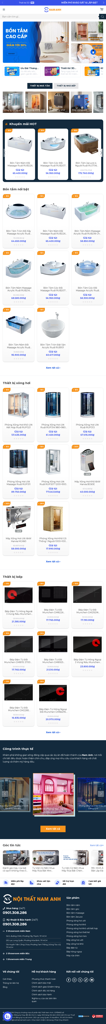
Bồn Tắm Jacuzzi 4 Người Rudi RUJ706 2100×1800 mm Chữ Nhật (86, 167)
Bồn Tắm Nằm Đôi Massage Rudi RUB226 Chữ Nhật (20, 166)
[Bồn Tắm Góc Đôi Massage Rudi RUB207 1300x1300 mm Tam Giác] (53, 131)
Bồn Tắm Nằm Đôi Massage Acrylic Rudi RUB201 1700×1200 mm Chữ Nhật (19, 348)
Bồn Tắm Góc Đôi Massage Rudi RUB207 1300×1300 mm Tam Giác (53, 166)
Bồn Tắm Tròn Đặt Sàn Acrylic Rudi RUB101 (53, 346)
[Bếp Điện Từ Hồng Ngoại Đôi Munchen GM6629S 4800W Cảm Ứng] (53, 684)
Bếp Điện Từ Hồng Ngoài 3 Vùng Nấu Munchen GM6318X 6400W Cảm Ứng (18, 615)
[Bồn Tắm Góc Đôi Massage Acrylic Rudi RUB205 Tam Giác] (87, 255)
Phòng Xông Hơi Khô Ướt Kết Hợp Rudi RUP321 (19, 426)
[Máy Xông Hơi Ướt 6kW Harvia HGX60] (18, 506)
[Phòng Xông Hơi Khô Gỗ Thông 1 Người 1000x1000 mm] (53, 506)
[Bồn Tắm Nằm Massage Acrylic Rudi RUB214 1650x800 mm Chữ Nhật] (18, 255)
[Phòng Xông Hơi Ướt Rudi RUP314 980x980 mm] (53, 392)
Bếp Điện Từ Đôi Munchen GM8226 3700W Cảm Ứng (53, 612)
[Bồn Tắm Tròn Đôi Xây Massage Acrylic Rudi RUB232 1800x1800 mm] (18, 198)
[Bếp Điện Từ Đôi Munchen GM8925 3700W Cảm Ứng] (53, 635)
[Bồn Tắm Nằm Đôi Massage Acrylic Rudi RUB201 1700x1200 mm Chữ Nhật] (18, 312)
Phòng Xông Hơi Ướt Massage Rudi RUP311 (19, 483)
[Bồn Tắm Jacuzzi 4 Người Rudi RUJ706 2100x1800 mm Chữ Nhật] (86, 131)
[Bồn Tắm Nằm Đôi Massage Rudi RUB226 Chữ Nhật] (20, 131)
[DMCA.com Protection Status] (84, 1016)
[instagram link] (74, 980)
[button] (103, 2)
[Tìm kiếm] (102, 16)
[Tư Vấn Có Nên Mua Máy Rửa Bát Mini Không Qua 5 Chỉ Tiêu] (45, 851)
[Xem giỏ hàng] (102, 10)
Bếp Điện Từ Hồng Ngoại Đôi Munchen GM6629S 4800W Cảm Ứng (53, 712)
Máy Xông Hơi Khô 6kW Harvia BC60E (87, 483)
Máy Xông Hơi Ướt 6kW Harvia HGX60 (18, 539)
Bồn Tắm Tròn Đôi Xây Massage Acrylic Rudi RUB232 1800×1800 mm (18, 234)
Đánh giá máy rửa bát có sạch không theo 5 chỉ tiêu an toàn (14, 871)
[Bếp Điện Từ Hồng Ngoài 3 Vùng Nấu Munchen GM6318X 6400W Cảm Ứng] (18, 586)
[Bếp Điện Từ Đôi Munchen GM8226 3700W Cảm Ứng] (53, 586)
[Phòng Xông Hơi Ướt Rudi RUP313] (87, 392)
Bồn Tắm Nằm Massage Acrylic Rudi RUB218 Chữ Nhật (87, 234)
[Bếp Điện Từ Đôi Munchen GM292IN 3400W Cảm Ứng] (87, 586)
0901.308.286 (15, 912)
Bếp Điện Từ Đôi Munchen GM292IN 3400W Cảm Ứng (87, 612)
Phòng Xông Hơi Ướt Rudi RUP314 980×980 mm (53, 427)
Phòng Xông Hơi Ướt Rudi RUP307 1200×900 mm (53, 484)
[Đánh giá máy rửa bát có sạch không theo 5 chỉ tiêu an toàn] (16, 851)
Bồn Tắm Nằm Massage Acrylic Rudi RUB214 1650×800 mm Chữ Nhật (18, 290)
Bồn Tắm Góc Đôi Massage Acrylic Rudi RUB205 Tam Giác (87, 290)
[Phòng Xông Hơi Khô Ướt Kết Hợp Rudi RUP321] (18, 392)
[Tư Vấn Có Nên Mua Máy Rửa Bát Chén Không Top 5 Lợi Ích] (75, 851)
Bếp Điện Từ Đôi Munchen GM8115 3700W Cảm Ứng (18, 662)
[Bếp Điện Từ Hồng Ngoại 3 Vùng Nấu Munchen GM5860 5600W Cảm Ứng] (87, 635)
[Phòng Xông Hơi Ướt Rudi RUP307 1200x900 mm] (53, 449)
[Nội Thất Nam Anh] (52, 10)
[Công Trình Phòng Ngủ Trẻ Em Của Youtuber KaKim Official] (53, 794)
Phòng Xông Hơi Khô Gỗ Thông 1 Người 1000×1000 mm (53, 541)
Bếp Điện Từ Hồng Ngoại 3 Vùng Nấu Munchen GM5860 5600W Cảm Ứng (87, 663)
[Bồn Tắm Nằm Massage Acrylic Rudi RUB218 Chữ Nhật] (87, 198)
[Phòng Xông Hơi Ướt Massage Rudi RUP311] (18, 449)
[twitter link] (80, 980)
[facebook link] (68, 980)
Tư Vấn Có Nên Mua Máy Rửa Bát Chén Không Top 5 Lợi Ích (73, 871)
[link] (26, 3)
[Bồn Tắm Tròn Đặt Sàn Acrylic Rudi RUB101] (53, 312)
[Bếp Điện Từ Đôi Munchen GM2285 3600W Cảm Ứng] (18, 684)
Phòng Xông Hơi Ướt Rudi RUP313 (87, 426)
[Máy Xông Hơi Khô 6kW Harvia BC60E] (87, 449)
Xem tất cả (52, 368)
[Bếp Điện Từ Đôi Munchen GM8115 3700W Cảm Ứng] (18, 635)
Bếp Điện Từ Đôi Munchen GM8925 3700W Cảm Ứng (53, 662)
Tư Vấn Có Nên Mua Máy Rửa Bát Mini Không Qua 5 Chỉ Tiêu (44, 871)
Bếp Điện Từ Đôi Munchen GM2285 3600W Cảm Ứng (18, 710)
